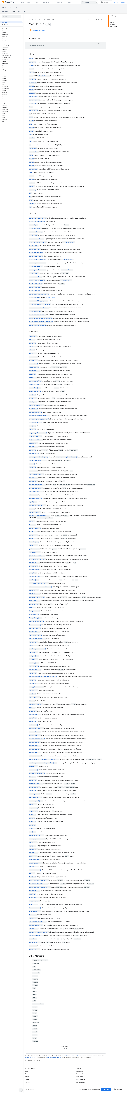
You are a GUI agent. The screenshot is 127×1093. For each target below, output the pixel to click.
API (37, 2)
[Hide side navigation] (21, 1090)
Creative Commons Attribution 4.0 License (72, 1055)
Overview (5, 11)
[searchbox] (11, 16)
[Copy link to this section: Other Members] (45, 956)
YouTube (27, 1082)
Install (22, 2)
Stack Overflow (80, 1076)
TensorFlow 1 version (38, 30)
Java (25, 11)
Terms (27, 1089)
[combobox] (89, 2)
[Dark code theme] (98, 43)
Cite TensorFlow (80, 1082)
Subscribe (106, 1089)
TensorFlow (32, 19)
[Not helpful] (101, 20)
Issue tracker (79, 1071)
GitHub (116, 2)
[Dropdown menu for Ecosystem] (52, 2)
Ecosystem (46, 2)
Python (13, 11)
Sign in (123, 2)
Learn (28, 2)
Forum (27, 1074)
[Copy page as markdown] (49, 24)
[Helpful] (98, 20)
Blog (26, 1071)
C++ (19, 11)
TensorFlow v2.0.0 (9, 7)
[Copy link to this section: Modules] (39, 54)
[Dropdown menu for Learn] (32, 2)
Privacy (32, 1089)
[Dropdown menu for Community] (64, 2)
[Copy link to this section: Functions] (40, 332)
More (69, 2)
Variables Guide (50, 297)
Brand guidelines (80, 1079)
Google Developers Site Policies (53, 1057)
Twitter (27, 1079)
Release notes (80, 1074)
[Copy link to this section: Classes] (38, 214)
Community (59, 2)
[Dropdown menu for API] (40, 2)
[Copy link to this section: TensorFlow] (41, 39)
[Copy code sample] (101, 43)
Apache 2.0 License (30, 1057)
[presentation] (64, 509)
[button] (11, 31)
